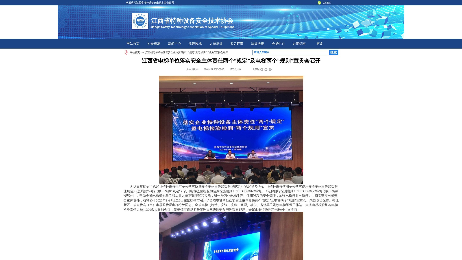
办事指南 (299, 44)
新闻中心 (174, 44)
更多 (320, 44)
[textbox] (291, 52)
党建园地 (195, 44)
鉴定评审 (236, 44)
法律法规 (257, 44)
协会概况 (153, 44)
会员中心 (278, 44)
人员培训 (216, 44)
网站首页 (133, 44)
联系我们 (326, 2)
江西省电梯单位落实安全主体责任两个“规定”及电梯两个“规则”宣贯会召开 (186, 52)
